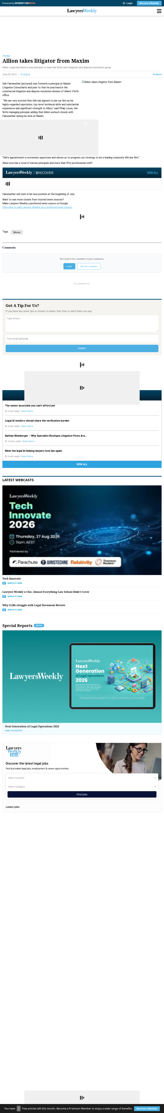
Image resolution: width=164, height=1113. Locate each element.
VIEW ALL (152, 172)
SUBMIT (82, 348)
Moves (16, 232)
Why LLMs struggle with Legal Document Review (33, 605)
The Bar (6, 56)
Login (129, 3)
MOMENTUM (25, 3)
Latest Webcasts (18, 480)
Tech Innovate (11, 578)
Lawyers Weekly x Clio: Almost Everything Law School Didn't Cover (45, 592)
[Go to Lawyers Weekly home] (82, 11)
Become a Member (149, 3)
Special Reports (22, 625)
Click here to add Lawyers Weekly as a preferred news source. (37, 207)
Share (158, 74)
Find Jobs (82, 794)
